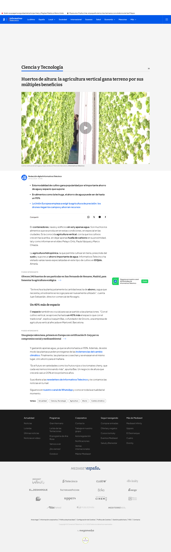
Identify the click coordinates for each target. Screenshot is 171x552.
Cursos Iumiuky (108, 433)
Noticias (28, 423)
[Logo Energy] (132, 490)
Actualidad (43, 401)
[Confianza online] (85, 542)
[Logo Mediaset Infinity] (38, 481)
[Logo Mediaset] (85, 469)
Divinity (129, 443)
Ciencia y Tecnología (42, 67)
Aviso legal (35, 520)
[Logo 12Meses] (132, 498)
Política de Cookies (104, 520)
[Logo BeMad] (38, 499)
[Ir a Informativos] (15, 19)
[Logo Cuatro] (101, 481)
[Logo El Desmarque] (38, 490)
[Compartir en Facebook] (105, 217)
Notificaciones (82, 441)
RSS (129, 520)
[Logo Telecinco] (69, 481)
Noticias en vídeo (32, 438)
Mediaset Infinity (134, 423)
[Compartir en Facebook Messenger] (100, 217)
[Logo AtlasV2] (54, 507)
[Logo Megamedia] (87, 530)
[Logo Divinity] (132, 481)
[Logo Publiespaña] (85, 507)
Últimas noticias (31, 433)
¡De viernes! (55, 449)
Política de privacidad (67, 520)
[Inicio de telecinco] (4, 19)
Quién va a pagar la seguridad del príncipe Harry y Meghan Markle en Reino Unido (34, 13)
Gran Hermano (56, 423)
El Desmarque (133, 433)
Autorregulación (83, 436)
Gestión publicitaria (120, 520)
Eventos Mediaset (109, 438)
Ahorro (84, 401)
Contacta (79, 423)
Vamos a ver (55, 444)
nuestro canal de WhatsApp (58, 389)
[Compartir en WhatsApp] (88, 217)
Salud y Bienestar (109, 443)
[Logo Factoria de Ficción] (69, 490)
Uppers (129, 428)
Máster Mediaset (83, 453)
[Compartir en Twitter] (94, 217)
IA (149, 68)
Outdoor (54, 453)
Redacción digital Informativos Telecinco (45, 176)
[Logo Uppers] (69, 499)
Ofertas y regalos (109, 428)
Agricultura (74, 401)
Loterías (28, 428)
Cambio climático (98, 401)
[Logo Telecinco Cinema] (101, 498)
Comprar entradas (109, 423)
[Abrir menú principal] (166, 19)
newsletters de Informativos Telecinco (67, 379)
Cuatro (129, 438)
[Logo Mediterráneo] (117, 507)
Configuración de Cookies (86, 520)
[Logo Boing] (101, 490)
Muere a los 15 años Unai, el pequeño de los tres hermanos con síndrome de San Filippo (102, 13)
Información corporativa (49, 520)
